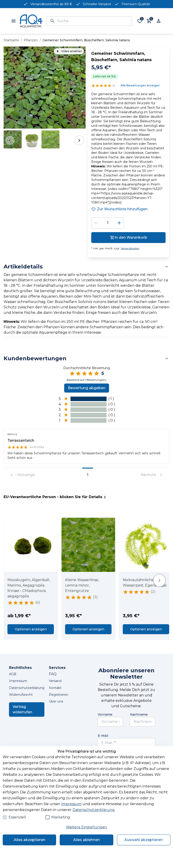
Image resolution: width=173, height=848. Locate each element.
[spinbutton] (107, 222)
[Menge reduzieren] (95, 222)
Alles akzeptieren (29, 840)
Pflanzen (31, 40)
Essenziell (17, 817)
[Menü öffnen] (13, 20)
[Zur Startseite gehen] (31, 21)
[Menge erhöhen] (119, 222)
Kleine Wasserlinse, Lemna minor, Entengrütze (82, 585)
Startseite (11, 40)
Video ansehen (71, 51)
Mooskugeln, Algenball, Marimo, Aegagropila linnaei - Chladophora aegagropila (28, 588)
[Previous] (9, 140)
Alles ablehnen (86, 840)
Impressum (71, 804)
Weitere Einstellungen (86, 827)
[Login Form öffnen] (158, 20)
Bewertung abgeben (86, 388)
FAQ (53, 674)
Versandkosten (130, 248)
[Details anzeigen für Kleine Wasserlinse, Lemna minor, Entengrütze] (88, 545)
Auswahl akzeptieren (143, 840)
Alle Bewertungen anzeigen (140, 85)
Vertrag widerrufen (22, 709)
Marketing (60, 817)
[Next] (79, 140)
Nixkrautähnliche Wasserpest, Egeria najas (144, 582)
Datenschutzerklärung (94, 810)
